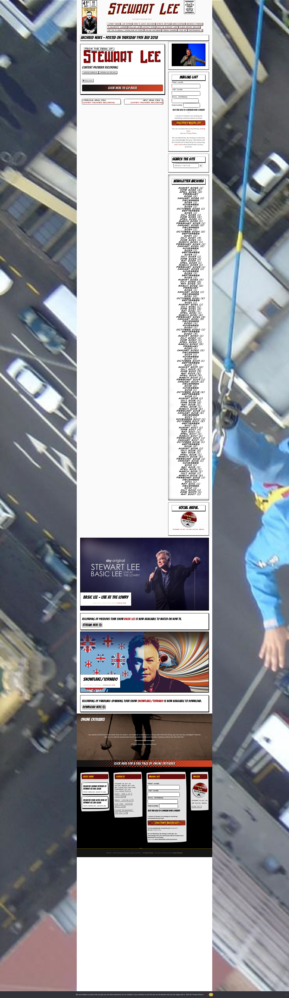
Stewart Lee (142, 11)
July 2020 (188, 338)
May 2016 (188, 453)
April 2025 (188, 219)
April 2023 (188, 263)
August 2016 (188, 448)
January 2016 (188, 461)
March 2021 (188, 315)
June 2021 (188, 309)
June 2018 (188, 403)
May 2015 (188, 467)
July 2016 (188, 450)
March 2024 (188, 242)
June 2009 (188, 492)
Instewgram (195, 30)
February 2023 (188, 267)
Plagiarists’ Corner (117, 27)
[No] (286, 994)
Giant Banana (178, 853)
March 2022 (188, 286)
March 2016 (188, 457)
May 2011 (188, 484)
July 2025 (188, 215)
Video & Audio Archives (144, 24)
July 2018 (188, 401)
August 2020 (188, 336)
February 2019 (188, 380)
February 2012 (188, 478)
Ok (211, 994)
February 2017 (188, 438)
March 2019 (188, 378)
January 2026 (188, 198)
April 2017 (188, 434)
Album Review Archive (190, 27)
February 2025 (188, 223)
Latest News (113, 24)
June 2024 (188, 240)
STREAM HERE (121, 603)
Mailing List (134, 27)
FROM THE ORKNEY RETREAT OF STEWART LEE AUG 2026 (94, 787)
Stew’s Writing (163, 24)
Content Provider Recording (98, 102)
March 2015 (188, 471)
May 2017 (188, 432)
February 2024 (188, 244)
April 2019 (188, 375)
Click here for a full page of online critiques (144, 763)
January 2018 (188, 413)
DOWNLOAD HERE (109, 685)
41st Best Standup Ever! (142, 19)
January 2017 (188, 440)
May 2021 (188, 311)
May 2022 (188, 284)
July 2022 (188, 282)
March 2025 (188, 221)
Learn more (178, 144)
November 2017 (188, 419)
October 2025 (188, 209)
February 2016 (188, 459)
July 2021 (188, 307)
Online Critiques (153, 30)
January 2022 (188, 292)
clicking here (173, 828)
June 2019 (188, 371)
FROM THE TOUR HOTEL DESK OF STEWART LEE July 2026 (95, 801)
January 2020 (188, 350)
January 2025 (188, 225)
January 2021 (188, 319)
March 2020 (188, 344)
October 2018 (188, 392)
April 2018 (188, 407)
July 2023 (188, 257)
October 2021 (188, 298)
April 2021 (188, 313)
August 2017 (188, 428)
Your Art (183, 30)
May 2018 (188, 405)
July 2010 (188, 490)
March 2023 (188, 265)
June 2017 (188, 430)
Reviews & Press (194, 24)
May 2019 (188, 373)
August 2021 (188, 305)
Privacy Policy (191, 133)
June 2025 (188, 217)
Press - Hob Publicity (124, 800)
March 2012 (188, 476)
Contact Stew (148, 27)
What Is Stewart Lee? (167, 27)
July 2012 (188, 473)
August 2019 (188, 367)
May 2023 (188, 261)
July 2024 (188, 238)
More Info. (196, 806)
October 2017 (188, 421)
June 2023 (188, 259)
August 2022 (188, 280)
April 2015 (188, 469)
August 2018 (188, 398)
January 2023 (188, 269)
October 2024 (188, 232)
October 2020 (188, 330)
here (205, 994)
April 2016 (188, 455)
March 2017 (188, 436)
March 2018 (188, 409)
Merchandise (178, 24)
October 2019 (188, 361)
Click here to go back (122, 88)
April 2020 (188, 342)
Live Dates (126, 24)
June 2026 (188, 190)
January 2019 (188, 382)
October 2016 (188, 442)
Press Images (170, 30)
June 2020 (188, 340)
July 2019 (188, 369)
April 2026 (188, 192)
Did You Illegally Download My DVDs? (125, 30)
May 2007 (188, 494)
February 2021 (188, 317)
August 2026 (188, 188)
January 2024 (188, 246)
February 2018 (188, 411)
